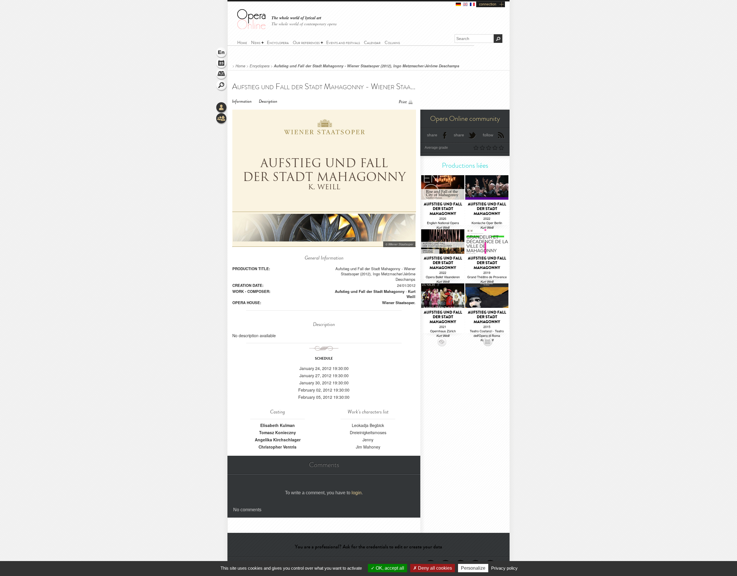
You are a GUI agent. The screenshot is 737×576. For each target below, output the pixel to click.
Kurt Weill (411, 294)
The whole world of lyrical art (296, 18)
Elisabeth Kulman (277, 425)
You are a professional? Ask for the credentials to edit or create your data (368, 546)
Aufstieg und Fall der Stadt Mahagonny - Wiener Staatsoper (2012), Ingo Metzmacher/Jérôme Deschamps (366, 65)
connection (487, 4)
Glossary (221, 75)
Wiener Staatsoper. (398, 302)
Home (240, 65)
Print (403, 102)
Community (221, 119)
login (357, 492)
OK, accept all (389, 568)
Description (268, 101)
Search (221, 85)
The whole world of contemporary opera (304, 23)
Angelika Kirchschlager (278, 440)
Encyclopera (259, 65)
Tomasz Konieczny (277, 432)
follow (488, 135)
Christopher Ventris (278, 447)
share (432, 135)
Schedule (221, 64)
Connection (221, 108)
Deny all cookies (434, 568)
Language (221, 53)
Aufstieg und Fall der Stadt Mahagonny (369, 291)
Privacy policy (504, 568)
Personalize (473, 568)
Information (242, 101)
